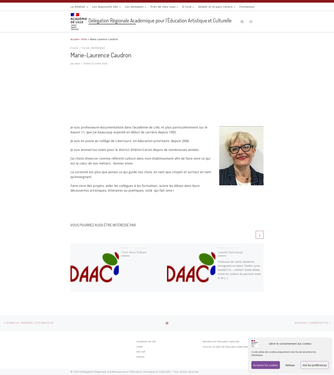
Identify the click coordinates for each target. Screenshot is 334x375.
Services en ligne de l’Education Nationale (225, 346)
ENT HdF (141, 351)
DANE (140, 346)
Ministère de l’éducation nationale (221, 341)
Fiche (84, 39)
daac (77, 63)
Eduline (140, 356)
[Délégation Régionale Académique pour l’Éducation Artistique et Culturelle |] (78, 20)
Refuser (290, 365)
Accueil (74, 39)
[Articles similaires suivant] (260, 235)
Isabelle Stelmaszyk (230, 252)
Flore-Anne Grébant (133, 252)
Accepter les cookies (265, 365)
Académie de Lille (146, 341)
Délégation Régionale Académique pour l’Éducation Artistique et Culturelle (125, 371)
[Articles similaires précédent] (251, 235)
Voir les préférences (315, 365)
